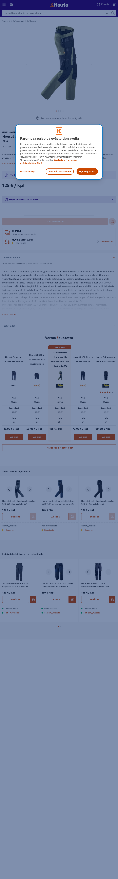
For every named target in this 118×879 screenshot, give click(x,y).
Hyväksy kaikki (87, 171)
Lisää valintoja (28, 171)
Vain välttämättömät (59, 171)
